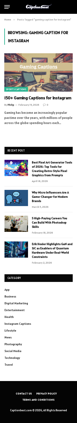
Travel (8, 365)
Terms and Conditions (38, 399)
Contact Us (24, 393)
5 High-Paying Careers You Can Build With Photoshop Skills (49, 222)
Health (9, 317)
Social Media (12, 351)
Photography (13, 344)
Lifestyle (10, 330)
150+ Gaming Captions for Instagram (37, 98)
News (8, 337)
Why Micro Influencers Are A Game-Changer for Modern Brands (50, 197)
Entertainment (14, 310)
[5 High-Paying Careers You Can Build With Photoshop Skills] (16, 224)
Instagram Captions (17, 324)
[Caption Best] (38, 6)
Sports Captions (16, 89)
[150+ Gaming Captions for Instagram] (38, 72)
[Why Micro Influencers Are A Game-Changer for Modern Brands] (16, 198)
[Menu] (7, 7)
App (7, 290)
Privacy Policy (46, 393)
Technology (12, 358)
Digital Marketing (16, 303)
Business (10, 296)
